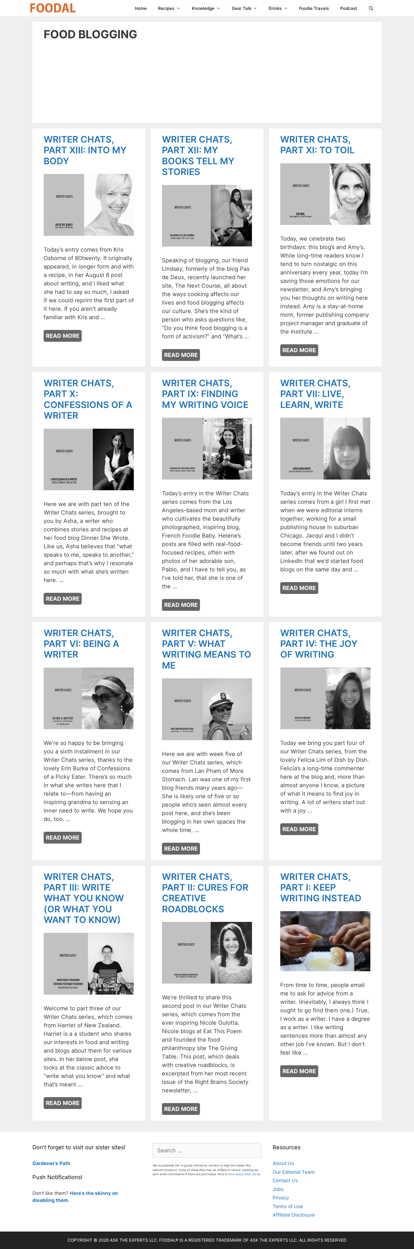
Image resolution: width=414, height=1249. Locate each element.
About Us (283, 1163)
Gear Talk (241, 8)
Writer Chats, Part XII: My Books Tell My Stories (198, 155)
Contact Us (285, 1180)
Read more (62, 335)
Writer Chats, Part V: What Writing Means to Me (206, 649)
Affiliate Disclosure (294, 1215)
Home (141, 8)
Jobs (278, 1189)
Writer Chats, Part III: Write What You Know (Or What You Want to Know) (84, 898)
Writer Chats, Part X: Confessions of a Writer (88, 399)
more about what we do (244, 1174)
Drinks (275, 8)
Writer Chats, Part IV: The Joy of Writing (319, 643)
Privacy (281, 1198)
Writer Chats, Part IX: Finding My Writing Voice (205, 394)
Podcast (348, 8)
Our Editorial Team (294, 1172)
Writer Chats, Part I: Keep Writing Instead (320, 887)
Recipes (166, 8)
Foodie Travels (314, 8)
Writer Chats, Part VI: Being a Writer (81, 643)
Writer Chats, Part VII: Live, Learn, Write (315, 394)
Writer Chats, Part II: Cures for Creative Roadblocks (205, 893)
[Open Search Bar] (371, 8)
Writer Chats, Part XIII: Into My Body (85, 150)
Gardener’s (45, 1163)
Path (64, 1163)
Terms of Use (288, 1206)
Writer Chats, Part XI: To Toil (317, 145)
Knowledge (203, 8)
